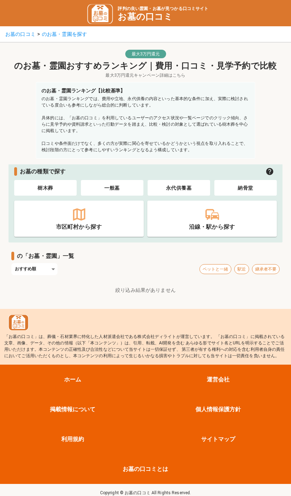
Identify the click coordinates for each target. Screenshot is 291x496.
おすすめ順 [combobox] (26, 268)
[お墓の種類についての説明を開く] (270, 171)
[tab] (45, 188)
